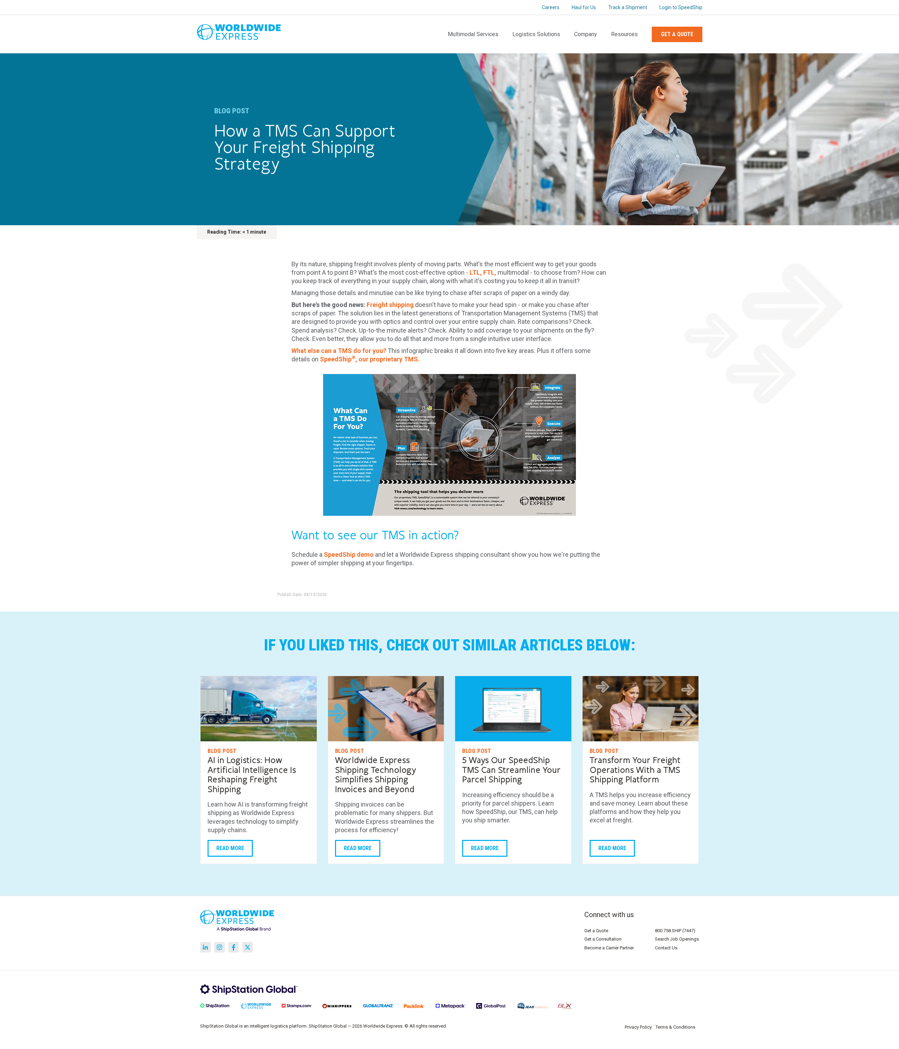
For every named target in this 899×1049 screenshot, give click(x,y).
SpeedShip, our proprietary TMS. (370, 359)
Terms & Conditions (675, 1027)
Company (585, 34)
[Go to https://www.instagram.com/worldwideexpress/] (219, 947)
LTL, (476, 272)
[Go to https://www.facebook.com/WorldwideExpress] (233, 947)
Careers (550, 7)
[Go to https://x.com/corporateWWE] (247, 947)
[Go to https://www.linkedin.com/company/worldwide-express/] (205, 947)
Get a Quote (677, 34)
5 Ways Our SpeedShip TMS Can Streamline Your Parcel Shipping (511, 770)
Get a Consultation (603, 939)
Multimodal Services (473, 34)
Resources (624, 34)
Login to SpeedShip (681, 7)
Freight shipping (390, 304)
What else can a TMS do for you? (338, 350)
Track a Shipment (627, 7)
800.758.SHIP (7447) (675, 930)
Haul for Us (584, 7)
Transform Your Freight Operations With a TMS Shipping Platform (635, 770)
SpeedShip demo (349, 554)
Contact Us (666, 947)
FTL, (489, 272)
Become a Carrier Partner (609, 947)
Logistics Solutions (536, 34)
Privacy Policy (638, 1027)
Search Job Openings (677, 939)
